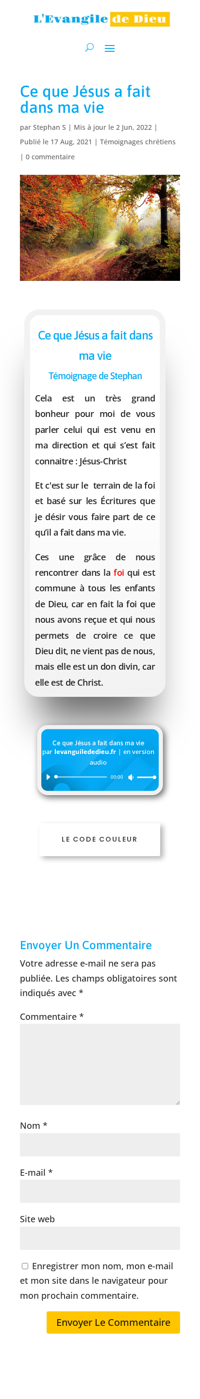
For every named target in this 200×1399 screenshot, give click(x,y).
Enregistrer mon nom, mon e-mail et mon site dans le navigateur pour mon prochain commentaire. (96, 1280)
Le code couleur (100, 839)
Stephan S (49, 127)
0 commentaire (50, 156)
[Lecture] (47, 776)
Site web (37, 1219)
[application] (98, 776)
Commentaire (52, 1016)
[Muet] (131, 777)
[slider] (144, 777)
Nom (34, 1125)
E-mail (36, 1172)
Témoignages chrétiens (138, 141)
